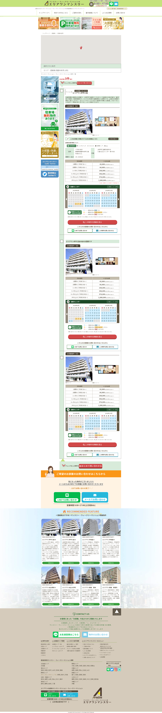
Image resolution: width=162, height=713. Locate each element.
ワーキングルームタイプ (58, 648)
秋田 (46, 670)
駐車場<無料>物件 (71, 646)
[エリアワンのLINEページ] (108, 669)
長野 (46, 679)
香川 (73, 675)
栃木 (62, 675)
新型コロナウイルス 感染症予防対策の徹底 (106, 647)
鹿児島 (96, 679)
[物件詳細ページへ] (106, 121)
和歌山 (93, 666)
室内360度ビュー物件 (72, 644)
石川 (57, 679)
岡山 (80, 670)
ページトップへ (116, 611)
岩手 (50, 670)
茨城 (66, 675)
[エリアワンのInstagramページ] (115, 669)
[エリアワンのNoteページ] (119, 669)
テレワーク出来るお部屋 (73, 648)
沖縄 (73, 684)
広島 (84, 670)
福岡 (73, 679)
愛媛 (80, 675)
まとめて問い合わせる (85, 83)
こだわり (43, 655)
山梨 (50, 679)
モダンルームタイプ (57, 651)
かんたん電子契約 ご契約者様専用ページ (117, 8)
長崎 (84, 679)
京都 (80, 666)
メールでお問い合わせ (71, 695)
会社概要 (102, 657)
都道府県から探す (45, 644)
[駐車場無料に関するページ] (70, 23)
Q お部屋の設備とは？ (113, 139)
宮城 (57, 670)
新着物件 (43, 653)
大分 (88, 679)
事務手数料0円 (104, 644)
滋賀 (84, 666)
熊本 (76, 679)
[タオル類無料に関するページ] (92, 23)
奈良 (88, 666)
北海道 (43, 666)
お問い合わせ (120, 13)
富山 (53, 679)
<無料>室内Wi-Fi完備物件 (73, 651)
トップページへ (44, 13)
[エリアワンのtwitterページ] (111, 669)
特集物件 (43, 651)
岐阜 (50, 684)
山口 (88, 670)
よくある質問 (106, 13)
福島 (61, 670)
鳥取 (73, 670)
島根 (76, 670)
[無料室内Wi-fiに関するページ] (113, 23)
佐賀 (80, 679)
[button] (66, 121)
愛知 (42, 684)
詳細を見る (51, 563)
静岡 (46, 684)
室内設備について (92, 13)
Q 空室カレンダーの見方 (113, 186)
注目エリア (44, 646)
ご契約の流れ (76, 13)
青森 (42, 670)
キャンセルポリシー (105, 655)
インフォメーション (105, 652)
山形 (53, 670)
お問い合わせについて (89, 657)
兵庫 (76, 666)
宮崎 (92, 679)
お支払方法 (86, 653)
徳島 (76, 675)
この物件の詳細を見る (93, 222)
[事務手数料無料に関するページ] (48, 23)
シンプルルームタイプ (58, 646)
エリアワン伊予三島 (80, 93)
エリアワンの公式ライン (89, 655)
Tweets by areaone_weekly (49, 169)
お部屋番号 (73, 246)
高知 (84, 675)
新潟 (42, 679)
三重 (53, 684)
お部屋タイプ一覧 (57, 644)
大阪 (73, 666)
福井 (61, 679)
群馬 (58, 675)
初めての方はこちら (61, 13)
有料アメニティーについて (107, 650)
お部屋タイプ (44, 648)
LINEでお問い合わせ (52, 695)
